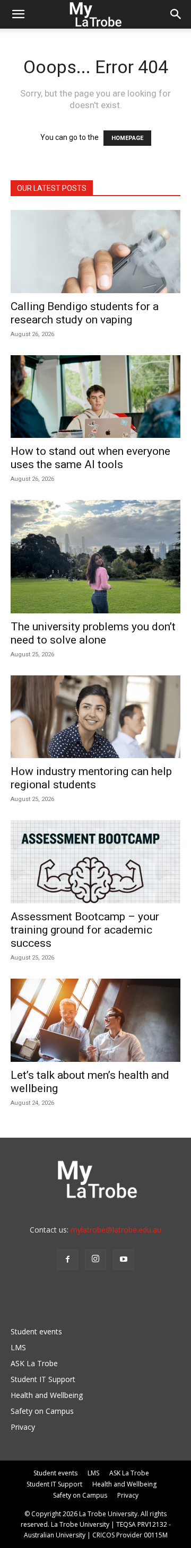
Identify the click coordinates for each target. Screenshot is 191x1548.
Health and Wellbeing (47, 1395)
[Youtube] (123, 1259)
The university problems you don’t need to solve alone (93, 633)
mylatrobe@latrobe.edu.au (116, 1230)
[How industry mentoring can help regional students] (95, 717)
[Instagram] (95, 1259)
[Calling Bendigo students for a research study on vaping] (95, 251)
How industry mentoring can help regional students (91, 778)
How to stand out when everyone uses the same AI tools (90, 458)
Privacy (23, 1427)
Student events (36, 1331)
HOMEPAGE (127, 138)
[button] (18, 14)
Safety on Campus (42, 1411)
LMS (18, 1347)
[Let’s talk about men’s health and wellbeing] (95, 1020)
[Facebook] (67, 1259)
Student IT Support (43, 1379)
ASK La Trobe (34, 1363)
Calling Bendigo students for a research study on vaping (85, 313)
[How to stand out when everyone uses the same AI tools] (95, 396)
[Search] (176, 14)
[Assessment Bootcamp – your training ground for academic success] (95, 861)
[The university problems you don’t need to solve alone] (95, 556)
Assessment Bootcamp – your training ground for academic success (85, 929)
